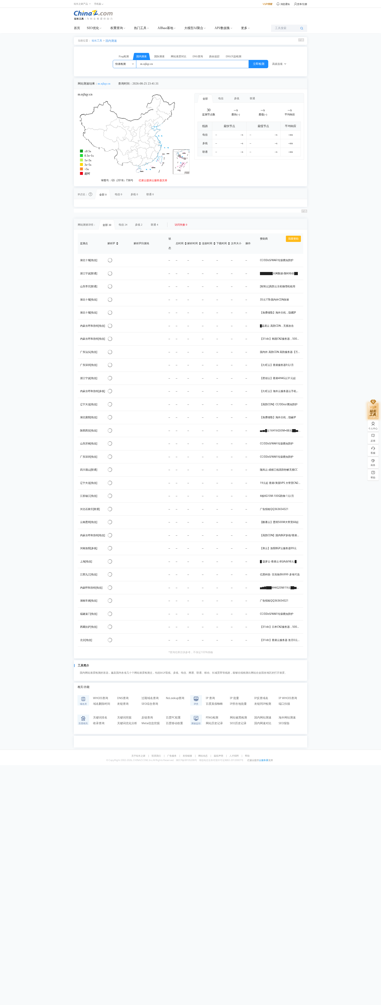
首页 (77, 28)
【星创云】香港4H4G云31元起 (278, 378)
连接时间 (207, 243)
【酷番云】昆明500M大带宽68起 (279, 522)
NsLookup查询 (175, 698)
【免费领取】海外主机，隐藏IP (278, 312)
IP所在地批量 (238, 704)
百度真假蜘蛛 (214, 704)
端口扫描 (284, 704)
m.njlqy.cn (104, 83)
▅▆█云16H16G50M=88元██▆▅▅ (282, 430)
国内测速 (111, 41)
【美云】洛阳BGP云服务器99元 (278, 548)
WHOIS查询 (100, 698)
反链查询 (147, 717)
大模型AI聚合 (193, 28)
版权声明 (218, 756)
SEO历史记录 (238, 723)
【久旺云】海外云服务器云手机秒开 (280, 391)
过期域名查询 (150, 698)
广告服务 (172, 756)
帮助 (247, 756)
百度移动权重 (174, 723)
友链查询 (123, 704)
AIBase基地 (165, 28)
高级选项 (277, 64)
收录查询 (98, 723)
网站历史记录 (214, 723)
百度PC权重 (173, 717)
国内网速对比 (262, 723)
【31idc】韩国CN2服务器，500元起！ (282, 338)
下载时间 (221, 243)
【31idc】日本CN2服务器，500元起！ (282, 627)
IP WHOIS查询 (288, 698)
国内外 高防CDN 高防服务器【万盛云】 (283, 352)
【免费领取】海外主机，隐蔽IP (278, 417)
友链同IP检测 (262, 704)
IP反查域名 (261, 698)
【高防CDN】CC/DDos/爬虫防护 (279, 404)
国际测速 (159, 56)
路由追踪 (214, 56)
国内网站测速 (262, 717)
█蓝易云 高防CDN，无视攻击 (277, 325)
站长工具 (97, 40)
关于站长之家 (138, 756)
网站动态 (203, 756)
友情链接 (187, 756)
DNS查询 (198, 56)
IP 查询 (210, 698)
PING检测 (212, 717)
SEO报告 (284, 723)
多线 (236, 98)
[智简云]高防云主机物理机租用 (277, 286)
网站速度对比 (178, 56)
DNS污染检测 (233, 56)
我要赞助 (293, 238)
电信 (220, 98)
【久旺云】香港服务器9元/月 (277, 365)
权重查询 (116, 28)
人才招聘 (234, 756)
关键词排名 (100, 717)
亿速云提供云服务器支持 (153, 180)
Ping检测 (124, 56)
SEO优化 (93, 28)
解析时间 (192, 243)
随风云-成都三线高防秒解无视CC (279, 469)
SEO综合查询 (150, 704)
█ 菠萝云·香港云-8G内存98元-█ (278, 561)
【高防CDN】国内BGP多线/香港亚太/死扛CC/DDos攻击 (292, 535)
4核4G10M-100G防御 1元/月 (277, 496)
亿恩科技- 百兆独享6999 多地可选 (280, 574)
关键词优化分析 (127, 723)
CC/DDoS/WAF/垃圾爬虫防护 (276, 260)
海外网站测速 (287, 717)
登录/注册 (302, 4)
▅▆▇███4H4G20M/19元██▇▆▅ (281, 587)
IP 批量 (234, 698)
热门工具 (140, 28)
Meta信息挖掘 (151, 723)
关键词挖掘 (124, 717)
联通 (252, 98)
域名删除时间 (101, 704)
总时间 (180, 243)
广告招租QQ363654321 (274, 509)
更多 (244, 28)
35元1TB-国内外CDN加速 (274, 299)
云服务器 (263, 760)
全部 (205, 98)
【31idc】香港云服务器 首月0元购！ (281, 640)
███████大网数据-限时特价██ (279, 273)
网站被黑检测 (238, 717)
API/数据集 (222, 28)
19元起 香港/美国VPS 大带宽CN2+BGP (282, 483)
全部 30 (107, 225)
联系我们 (156, 756)
